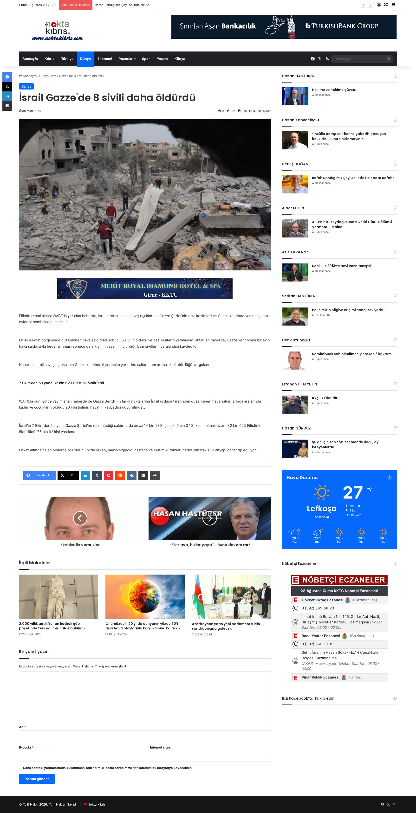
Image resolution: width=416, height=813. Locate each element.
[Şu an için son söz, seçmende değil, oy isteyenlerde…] (295, 449)
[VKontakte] (131, 475)
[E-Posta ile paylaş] (143, 475)
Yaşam (162, 59)
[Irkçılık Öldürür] (295, 405)
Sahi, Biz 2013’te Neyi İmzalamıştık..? (344, 265)
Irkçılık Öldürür (325, 398)
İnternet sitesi (160, 747)
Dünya (85, 59)
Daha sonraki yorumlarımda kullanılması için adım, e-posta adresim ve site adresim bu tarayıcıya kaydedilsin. (108, 768)
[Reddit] (120, 475)
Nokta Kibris (97, 804)
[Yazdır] (155, 475)
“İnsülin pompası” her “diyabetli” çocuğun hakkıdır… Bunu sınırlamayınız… (349, 136)
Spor (146, 59)
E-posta (26, 747)
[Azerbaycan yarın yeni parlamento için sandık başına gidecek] (231, 597)
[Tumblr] (97, 475)
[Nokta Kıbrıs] (57, 30)
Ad (22, 727)
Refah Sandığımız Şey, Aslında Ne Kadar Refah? (130, 5)
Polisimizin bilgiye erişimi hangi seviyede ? (349, 309)
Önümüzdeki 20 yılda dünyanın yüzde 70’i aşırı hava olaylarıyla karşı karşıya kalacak (142, 626)
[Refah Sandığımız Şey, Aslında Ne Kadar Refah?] (295, 184)
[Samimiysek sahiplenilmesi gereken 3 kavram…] (295, 361)
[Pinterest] (108, 475)
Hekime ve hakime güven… (335, 89)
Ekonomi (105, 59)
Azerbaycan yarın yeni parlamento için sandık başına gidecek (226, 626)
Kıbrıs (49, 59)
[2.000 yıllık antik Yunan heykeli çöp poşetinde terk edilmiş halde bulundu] (58, 597)
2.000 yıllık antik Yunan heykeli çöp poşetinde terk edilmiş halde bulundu (52, 626)
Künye (180, 59)
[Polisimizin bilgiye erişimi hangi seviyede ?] (295, 316)
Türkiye (67, 59)
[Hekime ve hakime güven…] (295, 96)
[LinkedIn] (85, 475)
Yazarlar (126, 59)
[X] (7, 86)
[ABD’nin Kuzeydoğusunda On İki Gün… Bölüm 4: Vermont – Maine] (295, 228)
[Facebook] (7, 77)
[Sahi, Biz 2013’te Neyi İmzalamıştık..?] (295, 272)
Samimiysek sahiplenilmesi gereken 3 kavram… (353, 354)
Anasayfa (30, 59)
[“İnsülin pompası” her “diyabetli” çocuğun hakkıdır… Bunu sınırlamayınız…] (295, 140)
